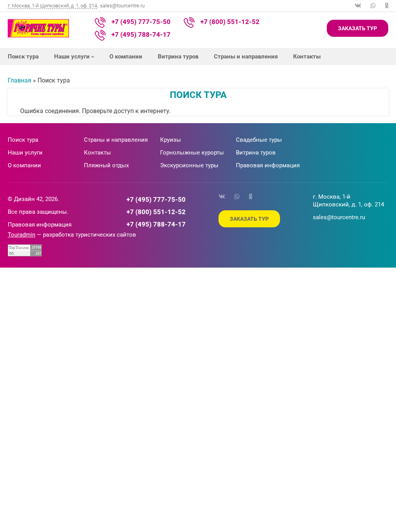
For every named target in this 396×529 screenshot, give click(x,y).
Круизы (170, 139)
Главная (19, 80)
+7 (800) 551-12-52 (229, 22)
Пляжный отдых (106, 165)
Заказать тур (357, 28)
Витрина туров (178, 56)
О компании (125, 56)
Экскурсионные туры (189, 165)
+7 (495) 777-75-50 (141, 22)
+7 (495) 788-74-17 (141, 34)
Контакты (307, 56)
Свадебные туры (259, 139)
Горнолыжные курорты (192, 152)
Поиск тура (23, 56)
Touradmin (21, 234)
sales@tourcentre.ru (122, 6)
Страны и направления (246, 56)
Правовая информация (268, 165)
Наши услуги (72, 56)
